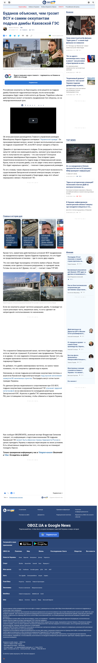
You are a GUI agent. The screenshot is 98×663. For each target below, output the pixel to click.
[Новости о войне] (44, 498)
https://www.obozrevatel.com (66, 608)
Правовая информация (63, 509)
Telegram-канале (45, 452)
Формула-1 (46, 563)
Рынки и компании (24, 587)
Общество (78, 551)
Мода (39, 600)
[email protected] (25, 649)
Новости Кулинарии (38, 581)
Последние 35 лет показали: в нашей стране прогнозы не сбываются (75, 259)
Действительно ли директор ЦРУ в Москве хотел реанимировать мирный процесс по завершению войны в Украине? (76, 331)
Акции (40, 575)
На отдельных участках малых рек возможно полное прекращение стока (76, 90)
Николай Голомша (73, 349)
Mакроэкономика (37, 587)
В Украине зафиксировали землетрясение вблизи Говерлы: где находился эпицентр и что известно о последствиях (79, 204)
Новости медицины (24, 593)
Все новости (90, 551)
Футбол (21, 563)
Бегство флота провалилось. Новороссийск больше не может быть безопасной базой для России (77, 357)
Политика (18, 551)
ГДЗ (20, 569)
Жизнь (41, 551)
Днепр (40, 557)
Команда (40, 509)
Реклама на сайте (24, 515)
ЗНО (46, 569)
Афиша (21, 600)
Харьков (25, 557)
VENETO (61, 7)
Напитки (28, 581)
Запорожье (33, 557)
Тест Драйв (22, 575)
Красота (33, 600)
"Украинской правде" (49, 139)
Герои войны (23, 7)
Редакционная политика (16, 497)
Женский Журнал (48, 600)
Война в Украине (34, 7)
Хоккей (35, 563)
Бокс (40, 563)
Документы (41, 515)
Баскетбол (28, 563)
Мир (28, 551)
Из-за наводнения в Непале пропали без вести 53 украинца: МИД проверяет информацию (79, 168)
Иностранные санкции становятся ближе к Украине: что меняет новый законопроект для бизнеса (77, 370)
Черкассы (47, 557)
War (21, 27)
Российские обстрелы (72, 7)
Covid (41, 593)
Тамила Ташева (72, 362)
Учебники (26, 569)
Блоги (64, 551)
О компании (22, 509)
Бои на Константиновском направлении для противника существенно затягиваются (77, 288)
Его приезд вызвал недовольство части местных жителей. (75, 68)
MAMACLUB (35, 593)
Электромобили (32, 575)
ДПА (41, 569)
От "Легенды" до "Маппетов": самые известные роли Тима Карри (77, 46)
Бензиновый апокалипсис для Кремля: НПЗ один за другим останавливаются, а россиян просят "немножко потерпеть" (77, 272)
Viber (7, 455)
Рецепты (21, 581)
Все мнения (72, 381)
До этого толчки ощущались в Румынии (78, 210)
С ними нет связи (71, 174)
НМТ (50, 569)
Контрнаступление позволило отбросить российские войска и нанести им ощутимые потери (80, 191)
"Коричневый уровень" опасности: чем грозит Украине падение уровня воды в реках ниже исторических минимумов (75, 82)
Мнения (69, 252)
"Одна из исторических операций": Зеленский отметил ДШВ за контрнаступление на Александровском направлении (80, 184)
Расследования (56, 551)
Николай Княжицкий (73, 336)
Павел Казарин (72, 264)
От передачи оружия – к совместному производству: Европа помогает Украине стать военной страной (76, 344)
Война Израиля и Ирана (48, 7)
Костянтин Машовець (74, 292)
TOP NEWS (71, 140)
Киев (20, 557)
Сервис (46, 575)
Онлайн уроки (34, 569)
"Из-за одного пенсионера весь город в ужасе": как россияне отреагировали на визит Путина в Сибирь (76, 59)
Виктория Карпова (73, 375)
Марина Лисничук (14, 27)
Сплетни (27, 600)
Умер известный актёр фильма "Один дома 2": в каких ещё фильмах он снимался (78, 40)
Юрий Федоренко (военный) (75, 277)
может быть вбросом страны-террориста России (38, 440)
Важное (69, 12)
